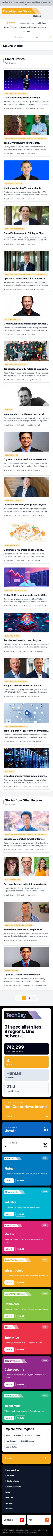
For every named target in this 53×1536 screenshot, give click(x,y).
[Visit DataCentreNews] (18, 1260)
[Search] (36, 36)
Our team (9, 1503)
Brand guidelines (12, 1470)
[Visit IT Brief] (18, 1327)
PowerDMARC (32, 1533)
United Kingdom (27, 1441)
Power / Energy (10, 27)
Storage (26, 31)
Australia (17, 1435)
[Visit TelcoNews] (18, 1396)
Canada (28, 1435)
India (38, 1435)
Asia (8, 1435)
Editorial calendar (12, 1481)
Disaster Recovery (26, 23)
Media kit (20, 1181)
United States (11, 1447)
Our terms (9, 1509)
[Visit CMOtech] (18, 1225)
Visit (7, 1181)
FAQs (7, 1492)
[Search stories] (47, 1458)
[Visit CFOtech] (18, 1158)
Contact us (9, 1475)
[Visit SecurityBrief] (18, 1361)
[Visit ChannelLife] (18, 1192)
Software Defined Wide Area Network (34, 27)
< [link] (18, 998)
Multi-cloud (41, 23)
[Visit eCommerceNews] (18, 1294)
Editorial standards (13, 1486)
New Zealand (11, 1441)
